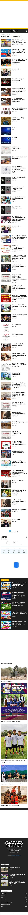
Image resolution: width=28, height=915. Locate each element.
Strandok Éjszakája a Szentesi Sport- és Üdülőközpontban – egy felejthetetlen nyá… (18, 595)
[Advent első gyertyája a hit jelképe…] (6, 318)
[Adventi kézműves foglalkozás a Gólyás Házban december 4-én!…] (6, 445)
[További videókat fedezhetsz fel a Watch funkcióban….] (6, 101)
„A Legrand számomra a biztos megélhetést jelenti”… (18, 198)
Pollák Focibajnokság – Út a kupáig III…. (19, 422)
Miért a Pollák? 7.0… (17, 519)
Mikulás (14, 127)
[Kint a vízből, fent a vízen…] (14, 672)
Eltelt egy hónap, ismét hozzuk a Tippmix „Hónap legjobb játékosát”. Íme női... (19, 52)
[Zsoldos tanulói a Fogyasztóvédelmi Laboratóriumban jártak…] (6, 289)
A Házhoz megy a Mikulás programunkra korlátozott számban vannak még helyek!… (19, 297)
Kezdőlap (2, 34)
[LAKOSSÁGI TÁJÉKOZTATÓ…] (6, 150)
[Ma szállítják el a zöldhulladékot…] (6, 376)
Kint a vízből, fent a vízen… (6, 681)
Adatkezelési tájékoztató (14, 850)
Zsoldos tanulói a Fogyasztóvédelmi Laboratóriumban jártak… (19, 287)
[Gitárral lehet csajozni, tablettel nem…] (6, 82)
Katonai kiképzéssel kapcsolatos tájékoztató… (19, 403)
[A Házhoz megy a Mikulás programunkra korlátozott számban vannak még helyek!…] (6, 298)
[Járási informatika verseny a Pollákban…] (6, 160)
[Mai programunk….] (6, 328)
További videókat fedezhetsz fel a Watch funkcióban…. (18, 99)
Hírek (2, 897)
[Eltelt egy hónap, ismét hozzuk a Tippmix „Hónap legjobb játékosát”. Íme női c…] (6, 53)
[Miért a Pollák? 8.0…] (6, 229)
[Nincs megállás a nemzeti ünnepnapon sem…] (14, 795)
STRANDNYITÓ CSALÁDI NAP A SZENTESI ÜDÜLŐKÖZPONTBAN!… (19, 623)
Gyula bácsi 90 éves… (18, 480)
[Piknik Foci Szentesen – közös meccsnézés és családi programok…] (6, 606)
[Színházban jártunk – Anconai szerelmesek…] (6, 454)
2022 (6, 34)
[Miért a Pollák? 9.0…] (6, 72)
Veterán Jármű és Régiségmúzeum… (17, 207)
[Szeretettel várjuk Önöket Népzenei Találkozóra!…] (14, 701)
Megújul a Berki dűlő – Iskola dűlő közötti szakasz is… (19, 306)
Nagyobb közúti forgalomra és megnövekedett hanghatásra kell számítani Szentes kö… (19, 277)
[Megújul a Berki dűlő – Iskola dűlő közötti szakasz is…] (6, 308)
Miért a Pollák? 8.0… (17, 226)
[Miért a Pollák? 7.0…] (6, 523)
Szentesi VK (3, 900)
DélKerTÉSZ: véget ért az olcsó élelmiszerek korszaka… (19, 491)
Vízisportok (3, 895)
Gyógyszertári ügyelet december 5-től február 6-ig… (19, 462)
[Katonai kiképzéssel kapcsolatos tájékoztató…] (6, 406)
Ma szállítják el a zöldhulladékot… (16, 373)
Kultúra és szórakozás (5, 904)
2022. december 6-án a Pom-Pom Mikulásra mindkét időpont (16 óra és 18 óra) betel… (19, 473)
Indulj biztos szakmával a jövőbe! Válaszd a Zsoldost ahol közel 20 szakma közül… (19, 238)
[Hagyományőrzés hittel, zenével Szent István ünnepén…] (14, 773)
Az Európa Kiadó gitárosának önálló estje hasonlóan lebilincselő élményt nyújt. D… (18, 218)
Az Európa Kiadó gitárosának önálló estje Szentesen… (18, 266)
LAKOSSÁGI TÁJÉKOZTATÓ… (16, 147)
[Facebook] (14, 858)
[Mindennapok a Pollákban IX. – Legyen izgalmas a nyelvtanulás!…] (6, 62)
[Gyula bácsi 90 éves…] (6, 484)
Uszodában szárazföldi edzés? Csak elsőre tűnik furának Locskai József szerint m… (19, 91)
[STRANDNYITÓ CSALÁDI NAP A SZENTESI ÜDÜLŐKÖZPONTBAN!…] (6, 625)
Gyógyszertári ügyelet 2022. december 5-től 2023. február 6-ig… (19, 365)
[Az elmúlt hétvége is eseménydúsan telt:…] (6, 347)
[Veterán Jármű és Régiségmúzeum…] (6, 210)
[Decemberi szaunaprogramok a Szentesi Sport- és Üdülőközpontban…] (6, 249)
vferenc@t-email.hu (16, 855)
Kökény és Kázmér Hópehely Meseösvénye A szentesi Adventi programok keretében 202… (19, 169)
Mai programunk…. (17, 324)
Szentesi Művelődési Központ (7, 902)
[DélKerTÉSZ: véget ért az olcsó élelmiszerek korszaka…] (6, 493)
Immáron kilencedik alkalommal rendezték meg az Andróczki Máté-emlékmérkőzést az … (17, 882)
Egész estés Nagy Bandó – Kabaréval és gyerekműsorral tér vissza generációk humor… (19, 42)
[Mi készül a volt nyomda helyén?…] (6, 180)
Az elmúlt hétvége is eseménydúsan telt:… (18, 344)
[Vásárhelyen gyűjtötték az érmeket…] (6, 513)
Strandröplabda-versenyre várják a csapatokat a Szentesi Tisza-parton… (19, 584)
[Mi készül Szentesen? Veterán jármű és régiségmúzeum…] (6, 190)
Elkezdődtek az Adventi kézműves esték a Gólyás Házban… (19, 355)
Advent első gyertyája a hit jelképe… (19, 315)
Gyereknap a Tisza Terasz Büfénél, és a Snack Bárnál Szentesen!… (19, 613)
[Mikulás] (6, 131)
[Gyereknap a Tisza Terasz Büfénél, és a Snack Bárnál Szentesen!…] (6, 615)
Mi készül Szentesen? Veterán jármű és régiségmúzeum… (18, 188)
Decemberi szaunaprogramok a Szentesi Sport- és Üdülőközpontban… (17, 248)
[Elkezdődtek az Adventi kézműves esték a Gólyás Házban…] (6, 357)
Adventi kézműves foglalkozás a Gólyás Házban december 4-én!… (19, 443)
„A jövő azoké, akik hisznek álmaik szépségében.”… (19, 108)
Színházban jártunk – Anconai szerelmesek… (18, 451)
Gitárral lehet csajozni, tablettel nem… (18, 79)
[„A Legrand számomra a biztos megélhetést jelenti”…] (6, 200)
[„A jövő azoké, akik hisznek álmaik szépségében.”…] (6, 111)
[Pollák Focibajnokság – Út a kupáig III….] (6, 425)
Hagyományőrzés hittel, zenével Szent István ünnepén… (12, 784)
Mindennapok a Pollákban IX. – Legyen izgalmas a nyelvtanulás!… (19, 60)
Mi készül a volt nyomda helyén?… (18, 177)
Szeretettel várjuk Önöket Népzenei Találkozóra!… (11, 721)
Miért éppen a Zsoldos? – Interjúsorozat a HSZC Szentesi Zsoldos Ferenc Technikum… (19, 385)
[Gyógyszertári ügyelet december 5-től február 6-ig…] (6, 464)
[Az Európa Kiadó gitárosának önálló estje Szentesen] (6, 503)
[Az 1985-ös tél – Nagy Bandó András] (6, 121)
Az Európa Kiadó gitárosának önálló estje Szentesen (18, 501)
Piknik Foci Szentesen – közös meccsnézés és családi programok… (18, 604)
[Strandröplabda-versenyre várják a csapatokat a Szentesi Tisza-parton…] (6, 586)
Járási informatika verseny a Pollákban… (19, 157)
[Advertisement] (14, 14)
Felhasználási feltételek (14, 852)
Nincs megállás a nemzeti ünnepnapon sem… (10, 805)
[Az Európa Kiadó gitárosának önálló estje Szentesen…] (6, 268)
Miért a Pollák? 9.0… (17, 69)
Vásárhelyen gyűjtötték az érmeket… (19, 510)
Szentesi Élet (3, 893)
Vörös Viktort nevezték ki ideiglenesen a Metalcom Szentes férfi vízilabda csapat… (19, 257)
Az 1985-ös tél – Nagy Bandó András (18, 118)
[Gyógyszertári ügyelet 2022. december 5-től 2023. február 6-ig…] (6, 367)
